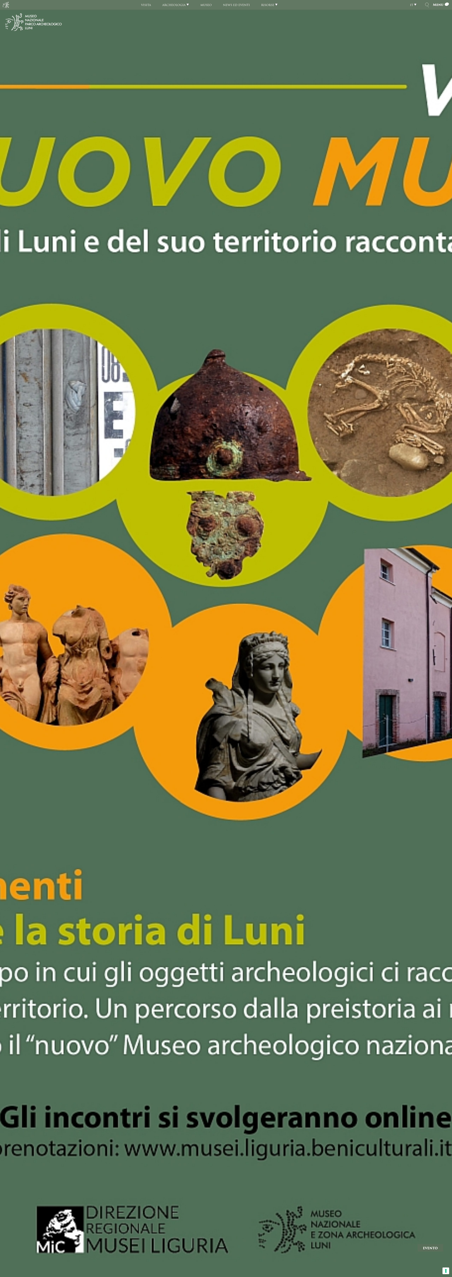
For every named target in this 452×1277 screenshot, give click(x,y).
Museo (206, 5)
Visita (146, 5)
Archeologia (174, 5)
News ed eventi (236, 5)
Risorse (267, 5)
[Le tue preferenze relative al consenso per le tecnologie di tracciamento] (445, 1270)
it (411, 5)
